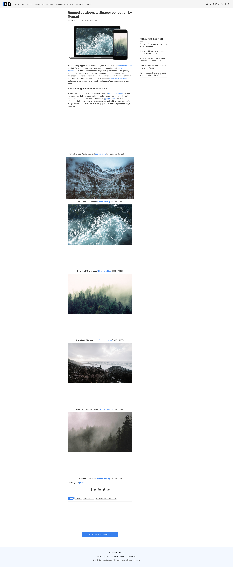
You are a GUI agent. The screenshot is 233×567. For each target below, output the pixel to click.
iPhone (100, 202)
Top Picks (79, 4)
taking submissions (116, 93)
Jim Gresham (72, 20)
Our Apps (60, 4)
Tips (17, 4)
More (89, 4)
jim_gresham (110, 99)
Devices (49, 4)
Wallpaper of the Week (118, 78)
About (99, 556)
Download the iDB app (116, 553)
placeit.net (83, 483)
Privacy (123, 556)
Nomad (78, 498)
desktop (107, 202)
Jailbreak (39, 4)
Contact (106, 556)
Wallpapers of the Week (106, 498)
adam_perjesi (100, 154)
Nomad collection (125, 66)
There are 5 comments (99, 534)
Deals (70, 4)
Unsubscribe (132, 556)
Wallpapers (26, 4)
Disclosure (114, 556)
